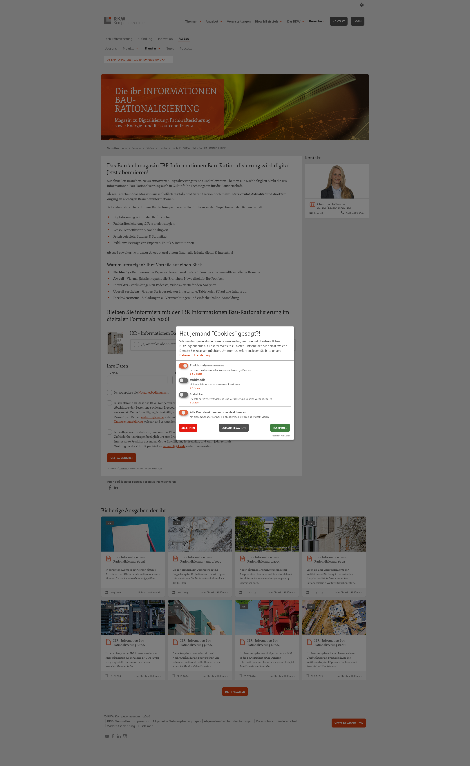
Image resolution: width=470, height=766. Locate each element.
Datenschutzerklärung (194, 355)
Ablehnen (188, 427)
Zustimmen (280, 427)
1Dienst (195, 402)
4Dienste (196, 373)
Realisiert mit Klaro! (281, 435)
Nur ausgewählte (233, 427)
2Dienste (196, 387)
